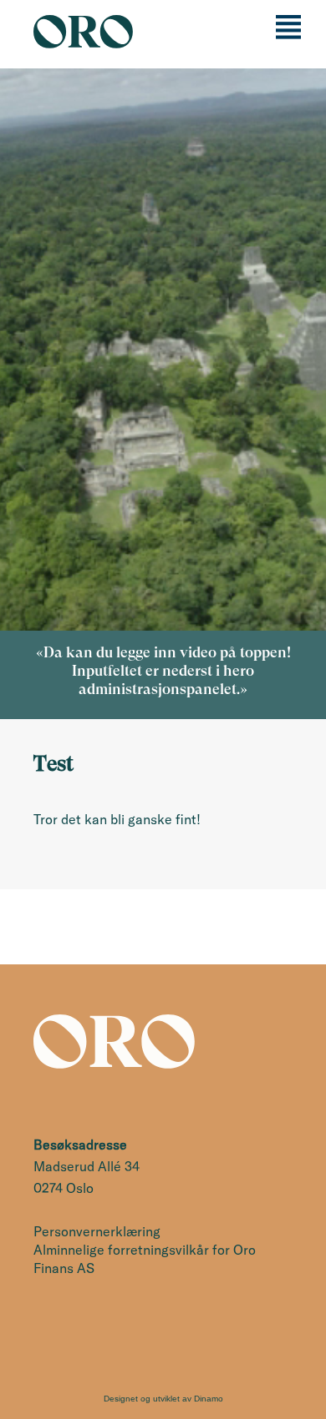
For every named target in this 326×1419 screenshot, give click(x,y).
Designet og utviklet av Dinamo (163, 1398)
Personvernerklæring (96, 1231)
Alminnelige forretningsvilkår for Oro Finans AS (144, 1258)
